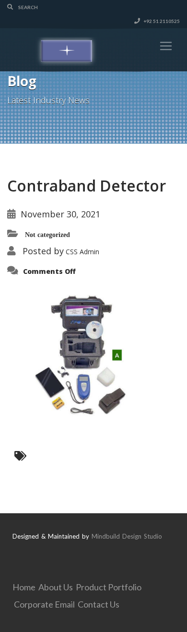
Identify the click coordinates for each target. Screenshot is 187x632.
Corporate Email (44, 604)
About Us (55, 587)
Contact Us (98, 604)
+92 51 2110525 (161, 21)
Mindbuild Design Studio (127, 536)
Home (23, 587)
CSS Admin (82, 251)
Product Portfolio (108, 587)
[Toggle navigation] (165, 46)
